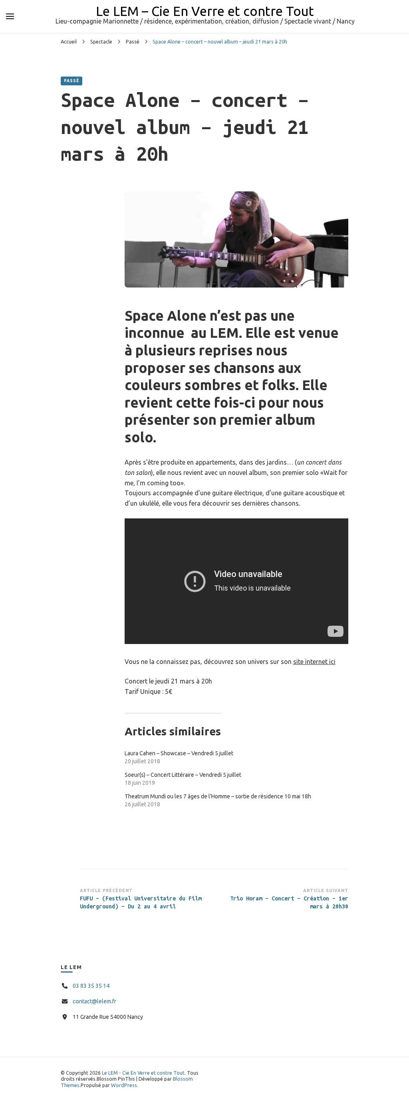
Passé (71, 81)
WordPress (124, 1085)
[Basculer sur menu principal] (10, 16)
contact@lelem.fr (94, 1001)
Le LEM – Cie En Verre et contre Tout (205, 11)
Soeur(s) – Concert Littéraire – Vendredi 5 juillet (183, 775)
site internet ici (314, 661)
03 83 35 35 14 (91, 986)
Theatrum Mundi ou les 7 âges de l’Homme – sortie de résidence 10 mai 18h (218, 796)
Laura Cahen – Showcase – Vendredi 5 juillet (179, 753)
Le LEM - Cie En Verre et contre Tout (143, 1072)
